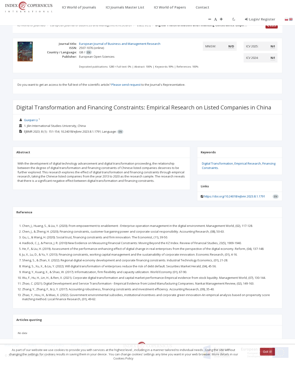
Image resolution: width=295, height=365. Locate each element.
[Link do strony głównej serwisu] (28, 6)
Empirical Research (247, 163)
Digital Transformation (217, 163)
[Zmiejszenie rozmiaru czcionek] (207, 19)
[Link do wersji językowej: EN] (291, 19)
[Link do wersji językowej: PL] (286, 19)
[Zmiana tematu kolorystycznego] (233, 19)
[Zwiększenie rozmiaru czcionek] (223, 19)
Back (272, 25)
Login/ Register (262, 19)
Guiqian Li (31, 120)
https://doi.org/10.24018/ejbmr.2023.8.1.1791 (234, 196)
